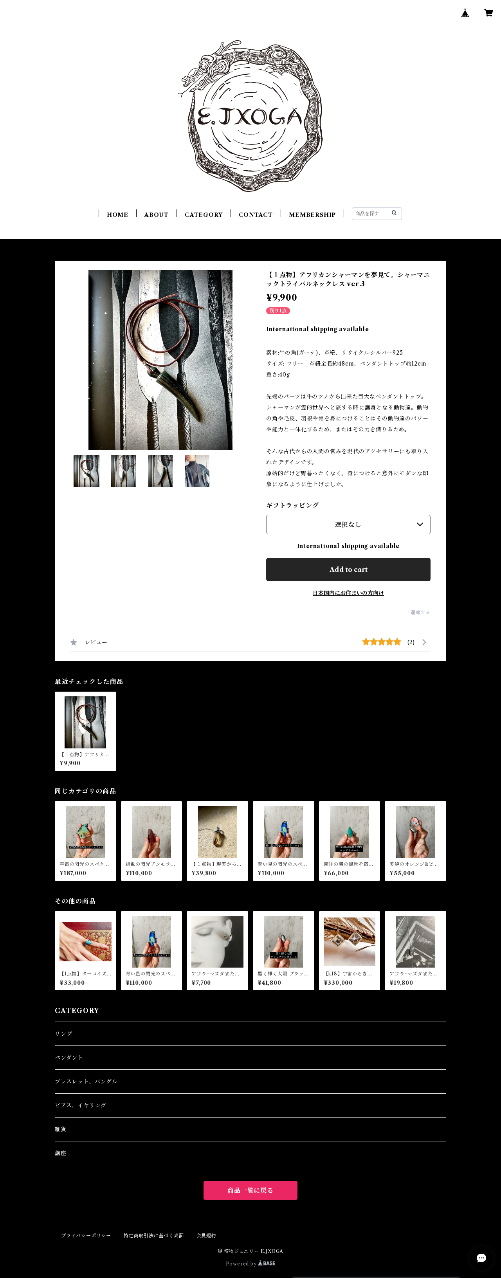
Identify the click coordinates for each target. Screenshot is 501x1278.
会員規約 (206, 1235)
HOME (117, 214)
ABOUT (156, 214)
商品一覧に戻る (250, 1190)
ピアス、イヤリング (80, 1105)
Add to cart (349, 569)
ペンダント (69, 1057)
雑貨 (61, 1129)
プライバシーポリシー (86, 1235)
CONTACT (256, 214)
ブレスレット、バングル (86, 1081)
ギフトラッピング (292, 505)
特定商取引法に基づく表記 (154, 1235)
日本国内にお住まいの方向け (348, 593)
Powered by (242, 1264)
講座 (61, 1153)
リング (63, 1033)
